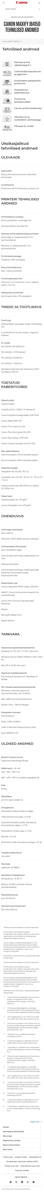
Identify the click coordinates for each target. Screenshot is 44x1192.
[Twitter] (28, 1182)
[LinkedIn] (22, 1182)
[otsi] (4, 3)
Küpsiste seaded (22, 1170)
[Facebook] (10, 1182)
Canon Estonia (21, 1177)
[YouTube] (33, 1182)
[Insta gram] (16, 1182)
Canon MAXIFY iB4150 (10, 41)
